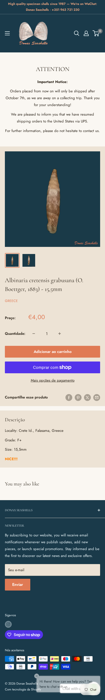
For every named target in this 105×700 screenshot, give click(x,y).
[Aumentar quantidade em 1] (59, 333)
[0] (96, 33)
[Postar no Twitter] (87, 397)
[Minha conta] (86, 33)
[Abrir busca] (76, 33)
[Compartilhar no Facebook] (68, 397)
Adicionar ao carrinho (53, 351)
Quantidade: (15, 333)
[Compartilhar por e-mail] (96, 397)
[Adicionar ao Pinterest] (78, 397)
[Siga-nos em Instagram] (8, 624)
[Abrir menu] (7, 33)
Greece (11, 300)
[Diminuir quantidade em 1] (34, 333)
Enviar (17, 584)
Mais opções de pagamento (52, 380)
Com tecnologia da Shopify (23, 689)
